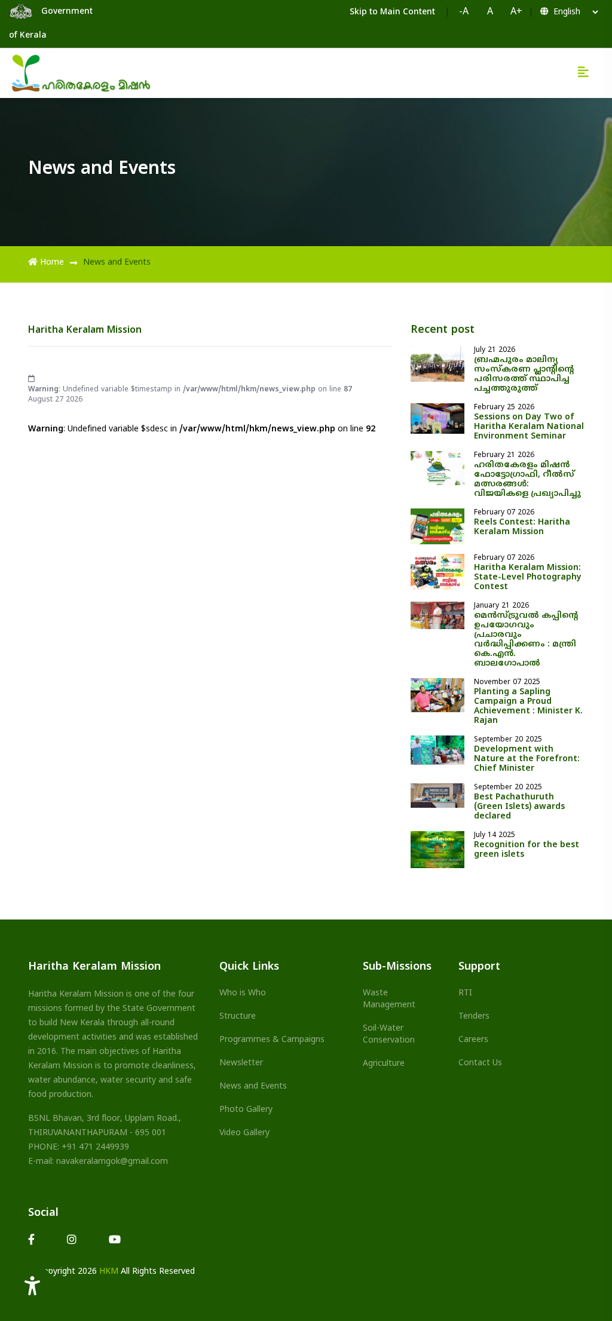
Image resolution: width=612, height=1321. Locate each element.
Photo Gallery (246, 1110)
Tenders (473, 1017)
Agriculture (384, 1064)
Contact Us (480, 1063)
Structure (237, 1017)
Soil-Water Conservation (389, 1034)
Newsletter (241, 1063)
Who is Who (242, 993)
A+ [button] (516, 12)
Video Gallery (244, 1133)
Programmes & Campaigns (272, 1040)
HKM (108, 1272)
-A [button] (464, 12)
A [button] (490, 12)
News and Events (253, 1086)
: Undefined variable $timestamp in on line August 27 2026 (190, 394)
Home (52, 263)
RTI (465, 993)
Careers (473, 1040)
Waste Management (389, 999)
